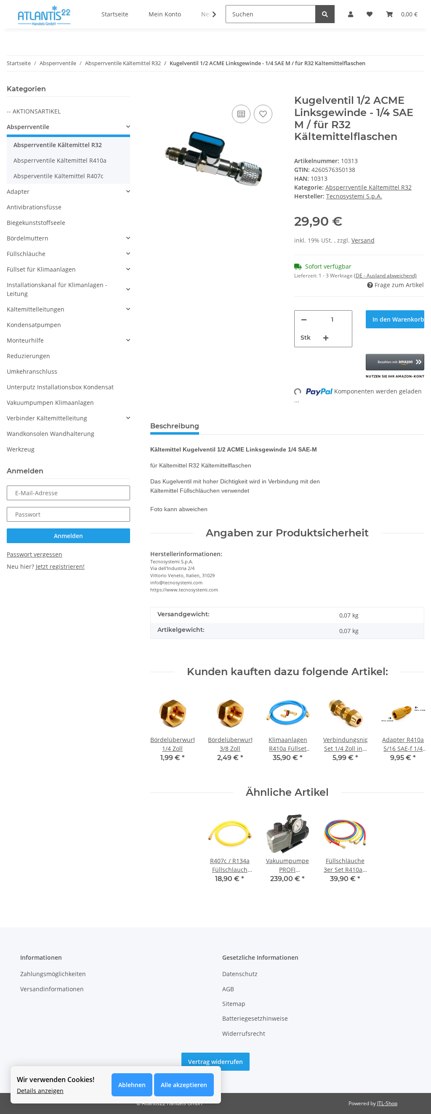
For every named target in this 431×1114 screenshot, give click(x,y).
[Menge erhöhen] (326, 338)
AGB (228, 989)
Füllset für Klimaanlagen (41, 269)
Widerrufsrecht (243, 1033)
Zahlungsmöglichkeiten (53, 974)
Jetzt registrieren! (60, 566)
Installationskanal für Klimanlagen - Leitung (57, 289)
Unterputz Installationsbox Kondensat (60, 387)
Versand (363, 240)
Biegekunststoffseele (36, 223)
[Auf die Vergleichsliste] (241, 114)
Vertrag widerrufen (215, 1062)
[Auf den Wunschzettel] (263, 114)
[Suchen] (325, 14)
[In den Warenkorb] (157, 90)
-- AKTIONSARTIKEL (34, 111)
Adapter (18, 191)
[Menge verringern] (304, 320)
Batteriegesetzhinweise (255, 1018)
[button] (395, 366)
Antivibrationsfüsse (34, 207)
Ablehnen (132, 1085)
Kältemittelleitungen (35, 309)
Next (411, 732)
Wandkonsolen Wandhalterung (50, 434)
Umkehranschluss (32, 371)
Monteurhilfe (25, 340)
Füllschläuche (26, 254)
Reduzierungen (28, 356)
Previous (164, 732)
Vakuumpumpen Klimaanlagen (50, 403)
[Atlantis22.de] (44, 16)
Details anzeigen (40, 1091)
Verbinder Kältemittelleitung (47, 418)
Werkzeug (21, 449)
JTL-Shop (387, 1103)
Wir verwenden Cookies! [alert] (55, 1079)
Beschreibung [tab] (174, 426)
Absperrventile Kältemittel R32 (368, 187)
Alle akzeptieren (184, 1085)
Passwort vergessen (34, 554)
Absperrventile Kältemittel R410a (59, 160)
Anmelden (68, 536)
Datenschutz (240, 974)
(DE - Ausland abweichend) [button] (385, 275)
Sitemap (233, 1004)
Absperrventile (28, 127)
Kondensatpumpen (34, 325)
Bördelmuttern (27, 238)
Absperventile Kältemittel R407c (58, 176)
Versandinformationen (52, 989)
